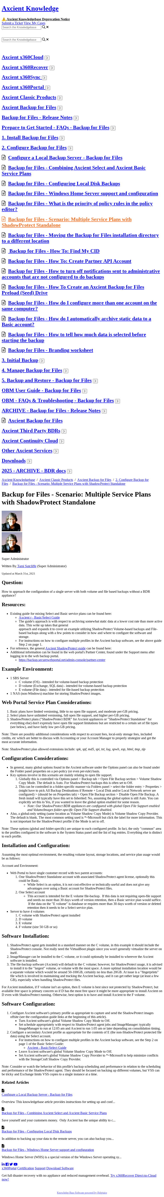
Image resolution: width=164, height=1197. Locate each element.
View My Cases (34, 23)
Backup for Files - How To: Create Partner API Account (69, 261)
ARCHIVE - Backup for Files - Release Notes (51, 410)
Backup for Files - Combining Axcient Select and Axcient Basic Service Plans (54, 1113)
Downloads (14, 460)
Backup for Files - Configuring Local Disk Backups (64, 183)
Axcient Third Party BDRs (31, 430)
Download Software (60, 1168)
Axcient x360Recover (25, 67)
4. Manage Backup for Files (32, 370)
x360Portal (9, 1168)
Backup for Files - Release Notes (37, 117)
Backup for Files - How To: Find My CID (54, 251)
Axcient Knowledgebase (18, 480)
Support (40, 1168)
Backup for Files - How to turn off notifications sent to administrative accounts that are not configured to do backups (81, 274)
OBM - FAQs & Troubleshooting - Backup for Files (58, 400)
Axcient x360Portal (23, 87)
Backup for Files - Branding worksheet (50, 350)
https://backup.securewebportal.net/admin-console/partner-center (62, 660)
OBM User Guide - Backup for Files (41, 390)
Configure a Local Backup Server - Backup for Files (65, 157)
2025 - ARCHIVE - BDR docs (34, 470)
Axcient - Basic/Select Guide (46, 1047)
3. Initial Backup (20, 360)
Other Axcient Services (27, 450)
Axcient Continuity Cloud (30, 440)
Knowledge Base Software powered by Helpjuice (82, 1192)
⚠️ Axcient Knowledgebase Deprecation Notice (36, 19)
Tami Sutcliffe (26, 566)
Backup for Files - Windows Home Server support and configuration (83, 193)
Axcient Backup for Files (29, 107)
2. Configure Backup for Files (34, 147)
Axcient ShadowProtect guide (65, 648)
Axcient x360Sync (22, 77)
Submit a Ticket (12, 23)
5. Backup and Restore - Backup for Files (47, 380)
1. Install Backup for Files (30, 137)
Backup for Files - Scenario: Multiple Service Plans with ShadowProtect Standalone (68, 483)
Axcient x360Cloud (22, 57)
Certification (25, 1168)
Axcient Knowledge (30, 8)
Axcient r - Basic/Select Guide (39, 617)
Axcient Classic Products (29, 97)
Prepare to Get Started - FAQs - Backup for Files (55, 127)
